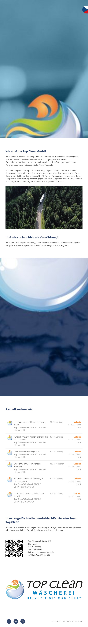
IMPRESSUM (55, 621)
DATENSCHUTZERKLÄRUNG (72, 621)
